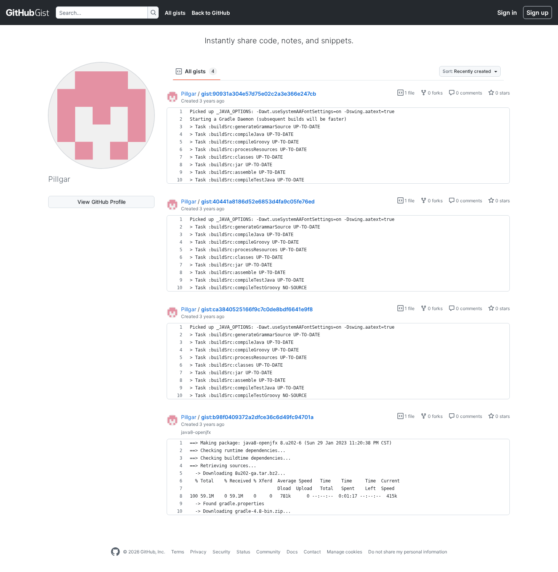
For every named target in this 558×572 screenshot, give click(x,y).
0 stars (502, 93)
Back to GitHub (211, 12)
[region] (338, 146)
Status (243, 552)
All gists (175, 12)
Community (268, 552)
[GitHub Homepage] (115, 552)
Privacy (198, 552)
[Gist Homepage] (28, 12)
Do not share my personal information (407, 552)
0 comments (468, 93)
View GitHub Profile (101, 202)
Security (221, 552)
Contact (312, 552)
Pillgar (188, 93)
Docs (292, 552)
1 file (409, 93)
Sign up (537, 12)
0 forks (435, 93)
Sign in (507, 12)
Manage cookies (344, 552)
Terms (177, 552)
